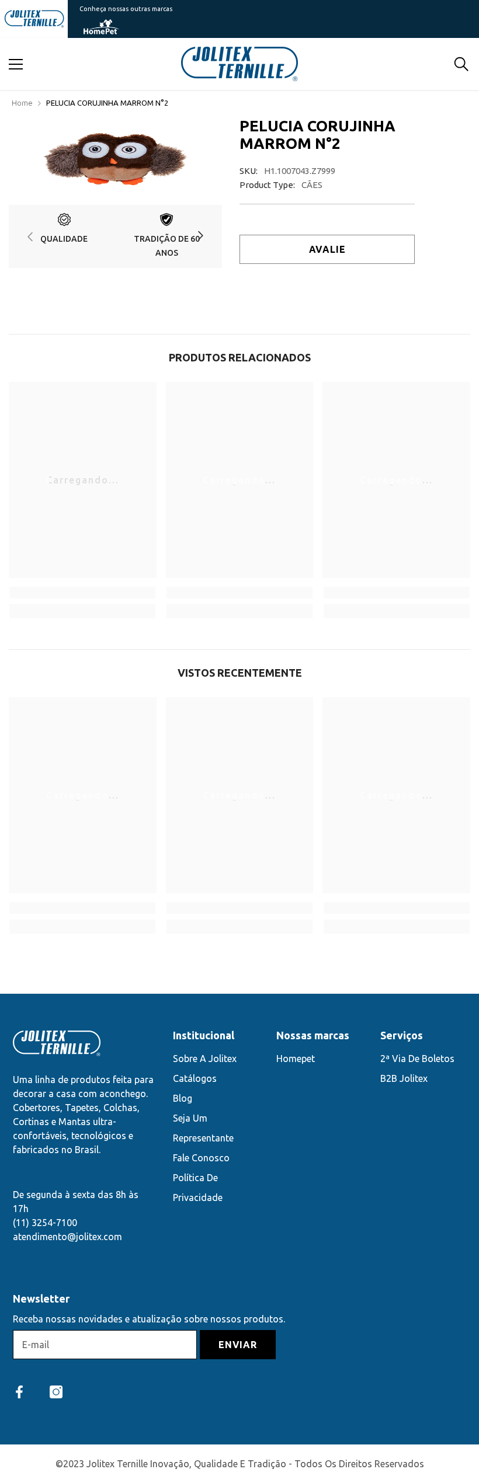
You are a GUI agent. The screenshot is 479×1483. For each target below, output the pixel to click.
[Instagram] (56, 1392)
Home (22, 103)
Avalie (327, 249)
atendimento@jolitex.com (67, 1236)
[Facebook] (19, 1392)
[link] (64, 236)
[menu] (16, 64)
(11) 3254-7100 (45, 1222)
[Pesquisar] (461, 64)
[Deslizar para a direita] (200, 237)
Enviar (237, 1344)
